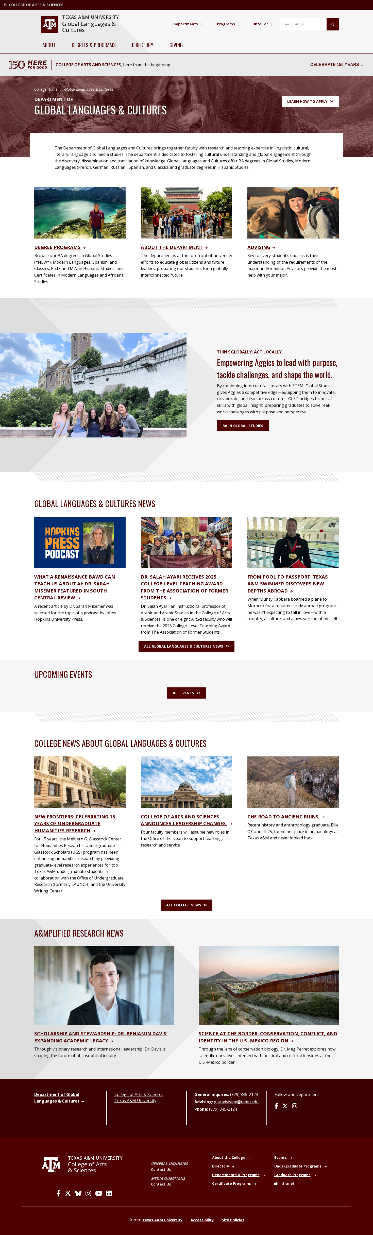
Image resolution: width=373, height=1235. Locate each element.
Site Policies (233, 1219)
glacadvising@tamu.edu (236, 1102)
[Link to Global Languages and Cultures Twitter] (285, 1106)
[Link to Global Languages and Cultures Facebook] (276, 1106)
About (49, 45)
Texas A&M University (135, 1100)
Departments (185, 24)
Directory (142, 45)
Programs (226, 24)
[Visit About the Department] (186, 212)
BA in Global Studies (243, 425)
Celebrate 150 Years (334, 64)
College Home (46, 89)
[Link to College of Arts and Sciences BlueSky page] (78, 1193)
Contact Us (161, 1169)
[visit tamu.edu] (53, 1165)
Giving (176, 45)
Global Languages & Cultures (89, 27)
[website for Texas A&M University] (50, 24)
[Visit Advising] (293, 212)
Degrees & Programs (94, 45)
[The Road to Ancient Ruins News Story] (293, 782)
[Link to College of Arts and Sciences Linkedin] (109, 1193)
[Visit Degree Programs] (80, 212)
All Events (183, 692)
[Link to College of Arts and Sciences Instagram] (88, 1193)
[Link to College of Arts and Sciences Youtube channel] (98, 1193)
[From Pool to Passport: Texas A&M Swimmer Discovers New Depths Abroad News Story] (293, 542)
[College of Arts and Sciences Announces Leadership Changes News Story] (186, 782)
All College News (183, 905)
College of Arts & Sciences (138, 1094)
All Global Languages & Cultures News (183, 646)
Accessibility (202, 1219)
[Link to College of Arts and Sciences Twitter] (68, 1193)
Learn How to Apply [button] (307, 101)
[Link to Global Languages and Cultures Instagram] (294, 1106)
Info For (261, 24)
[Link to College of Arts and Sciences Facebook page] (59, 1193)
